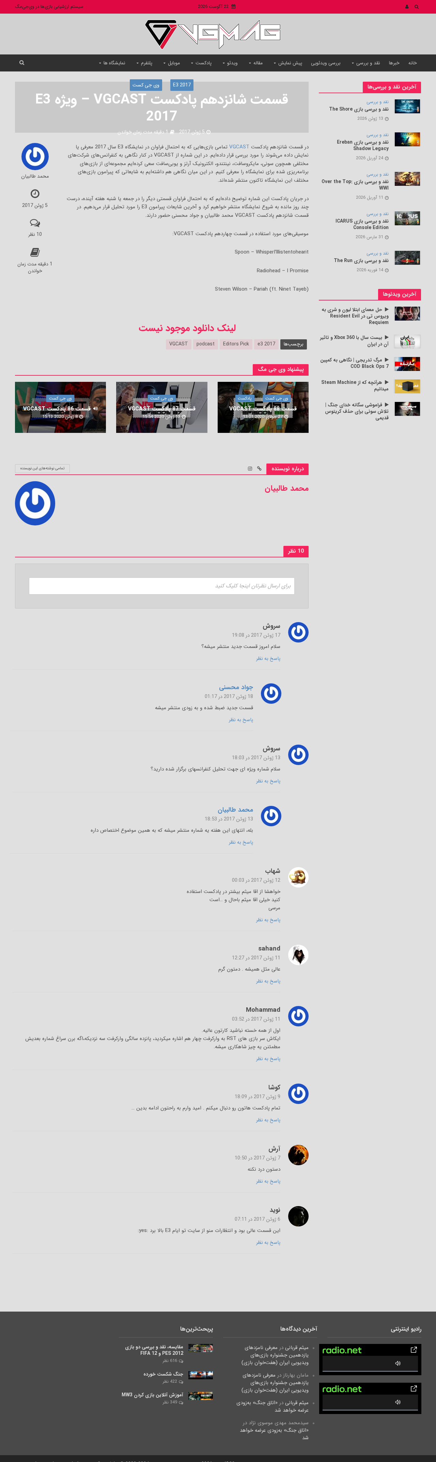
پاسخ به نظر (268, 658)
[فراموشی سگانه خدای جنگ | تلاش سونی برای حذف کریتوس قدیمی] (407, 409)
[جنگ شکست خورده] (200, 1375)
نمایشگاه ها (114, 63)
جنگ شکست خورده (163, 1374)
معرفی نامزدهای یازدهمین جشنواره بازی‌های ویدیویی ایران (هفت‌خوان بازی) (275, 1355)
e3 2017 (266, 344)
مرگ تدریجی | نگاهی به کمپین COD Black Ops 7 (354, 363)
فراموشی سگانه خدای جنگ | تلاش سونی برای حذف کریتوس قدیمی (357, 411)
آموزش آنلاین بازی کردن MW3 (152, 1395)
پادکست (204, 63)
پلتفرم (146, 63)
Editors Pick (236, 344)
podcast (206, 344)
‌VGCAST (238, 147)
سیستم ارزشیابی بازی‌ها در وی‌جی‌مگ (49, 6)
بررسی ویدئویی (326, 63)
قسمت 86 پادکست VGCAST (57, 409)
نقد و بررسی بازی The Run (361, 261)
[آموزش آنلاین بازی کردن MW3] (200, 1396)
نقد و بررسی (368, 63)
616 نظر (169, 1360)
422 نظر (169, 1381)
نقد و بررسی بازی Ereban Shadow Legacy (363, 145)
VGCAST (178, 344)
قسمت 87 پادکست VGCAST (162, 409)
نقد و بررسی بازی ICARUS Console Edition (362, 224)
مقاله (258, 63)
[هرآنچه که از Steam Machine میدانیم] (407, 386)
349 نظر (169, 1402)
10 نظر (35, 234)
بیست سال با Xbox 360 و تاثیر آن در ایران (354, 341)
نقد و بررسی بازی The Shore (359, 109)
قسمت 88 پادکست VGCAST (263, 409)
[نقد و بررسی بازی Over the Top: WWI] (407, 179)
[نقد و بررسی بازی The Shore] (407, 106)
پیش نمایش (290, 63)
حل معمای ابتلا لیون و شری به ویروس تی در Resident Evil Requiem (355, 316)
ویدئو (232, 63)
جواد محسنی (236, 688)
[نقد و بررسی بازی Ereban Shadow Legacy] (407, 139)
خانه (412, 63)
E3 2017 (182, 85)
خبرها (394, 63)
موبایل (174, 63)
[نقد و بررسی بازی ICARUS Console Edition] (407, 218)
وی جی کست (146, 85)
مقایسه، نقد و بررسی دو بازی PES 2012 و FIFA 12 (154, 1350)
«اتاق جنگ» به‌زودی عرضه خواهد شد (272, 1406)
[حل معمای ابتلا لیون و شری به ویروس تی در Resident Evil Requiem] (407, 313)
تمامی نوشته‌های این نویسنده (42, 468)
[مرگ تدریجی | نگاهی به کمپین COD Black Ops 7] (407, 364)
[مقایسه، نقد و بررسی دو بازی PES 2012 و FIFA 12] (200, 1348)
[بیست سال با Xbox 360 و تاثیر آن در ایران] (407, 341)
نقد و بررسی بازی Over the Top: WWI (355, 185)
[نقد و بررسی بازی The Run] (407, 258)
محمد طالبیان (35, 177)
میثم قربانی (297, 1348)
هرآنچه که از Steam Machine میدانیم (355, 385)
